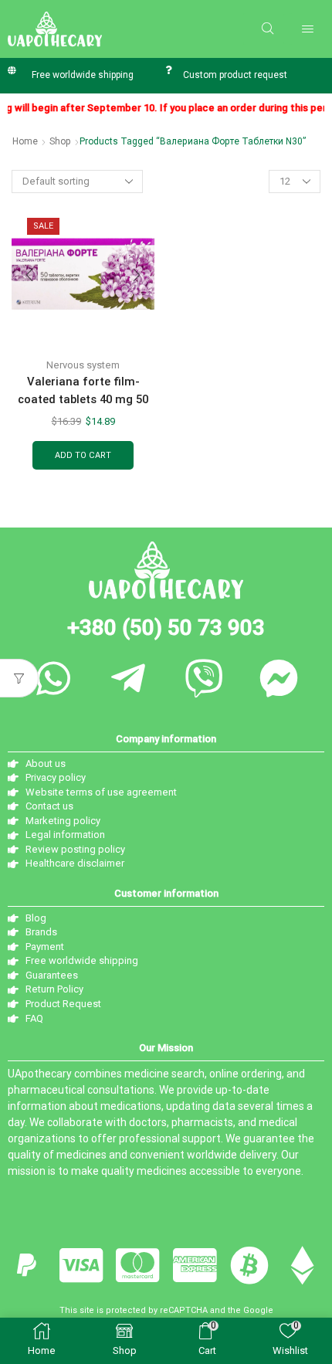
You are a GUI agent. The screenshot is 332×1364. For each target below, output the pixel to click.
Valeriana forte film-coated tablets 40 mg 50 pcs (83, 400)
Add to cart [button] (83, 455)
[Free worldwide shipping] (12, 70)
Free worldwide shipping (83, 75)
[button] (267, 29)
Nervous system (83, 365)
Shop (60, 141)
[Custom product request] (168, 70)
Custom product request (235, 75)
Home (25, 141)
